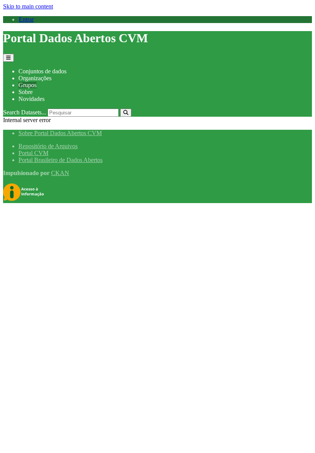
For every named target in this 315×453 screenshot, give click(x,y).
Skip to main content (28, 6)
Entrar (26, 19)
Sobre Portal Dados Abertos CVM (60, 133)
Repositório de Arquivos (48, 146)
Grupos (27, 85)
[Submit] (125, 113)
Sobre (25, 92)
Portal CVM (33, 153)
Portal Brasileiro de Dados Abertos (60, 160)
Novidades (31, 99)
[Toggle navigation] (8, 58)
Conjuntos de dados (42, 71)
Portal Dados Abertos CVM (75, 38)
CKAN (60, 173)
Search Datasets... (24, 112)
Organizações (34, 78)
